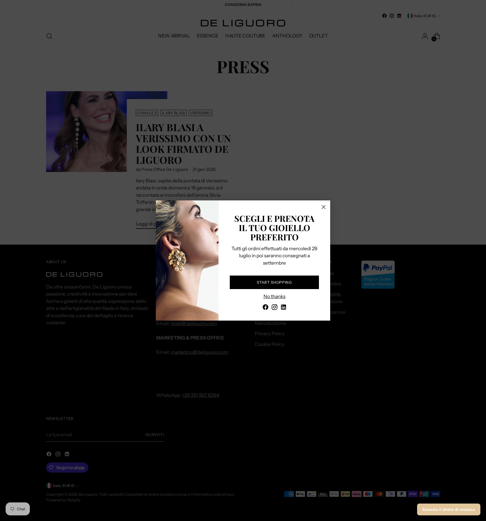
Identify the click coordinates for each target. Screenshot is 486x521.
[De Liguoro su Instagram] (274, 308)
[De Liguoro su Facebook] (265, 308)
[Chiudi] (323, 207)
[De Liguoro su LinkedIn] (283, 308)
